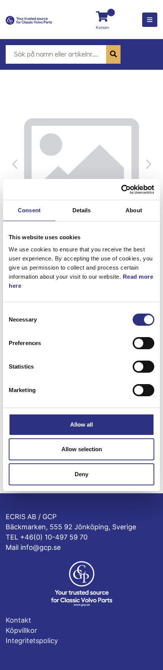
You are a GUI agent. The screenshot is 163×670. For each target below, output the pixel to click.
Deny (81, 474)
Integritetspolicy (32, 641)
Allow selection (81, 449)
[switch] (143, 343)
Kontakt (18, 620)
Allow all (81, 424)
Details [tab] (81, 210)
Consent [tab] (29, 210)
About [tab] (133, 210)
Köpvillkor (21, 630)
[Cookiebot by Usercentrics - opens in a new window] (121, 190)
